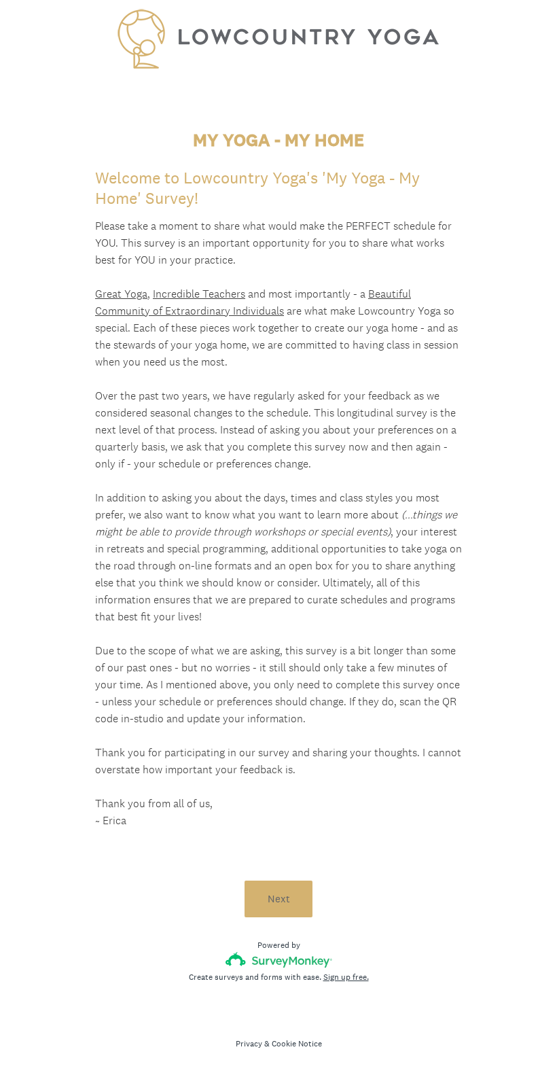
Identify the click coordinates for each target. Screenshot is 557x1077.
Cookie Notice (297, 1043)
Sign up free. (346, 977)
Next (279, 898)
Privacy (249, 1043)
